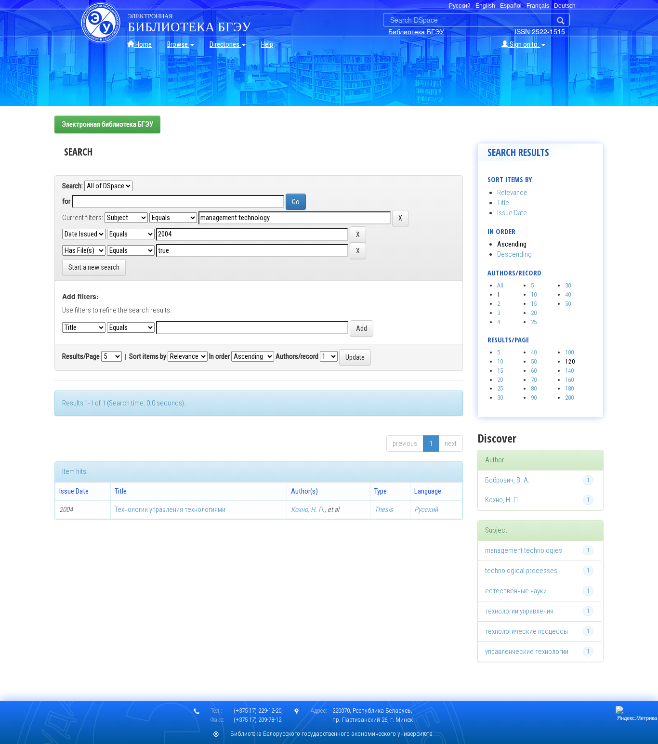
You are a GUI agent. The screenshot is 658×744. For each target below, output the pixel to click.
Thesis (383, 509)
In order (219, 356)
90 (534, 397)
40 (568, 294)
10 (534, 294)
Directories (225, 44)
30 (568, 285)
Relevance (512, 192)
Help (267, 44)
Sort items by (147, 356)
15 (534, 303)
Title (503, 202)
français (537, 5)
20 (534, 312)
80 (534, 388)
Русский (426, 509)
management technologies (523, 550)
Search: (72, 186)
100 (569, 352)
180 (569, 388)
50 (568, 303)
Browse (178, 44)
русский (460, 5)
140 (569, 370)
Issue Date (512, 213)
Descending (514, 254)
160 (569, 379)
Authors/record (297, 356)
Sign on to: (524, 44)
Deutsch (565, 5)
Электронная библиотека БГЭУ (107, 124)
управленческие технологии (526, 651)
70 (534, 379)
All (500, 285)
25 (534, 322)
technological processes (521, 570)
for (66, 201)
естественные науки (516, 591)
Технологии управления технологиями (170, 509)
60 (534, 370)
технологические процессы (526, 631)
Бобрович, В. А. (507, 480)
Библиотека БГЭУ (416, 31)
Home (143, 44)
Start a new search (93, 267)
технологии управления (519, 611)
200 (569, 397)
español (511, 5)
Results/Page (81, 356)
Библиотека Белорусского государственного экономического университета (331, 733)
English (485, 5)
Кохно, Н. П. (308, 509)
